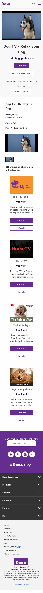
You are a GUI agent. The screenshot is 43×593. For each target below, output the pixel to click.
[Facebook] (11, 454)
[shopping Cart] (33, 5)
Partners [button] (6, 508)
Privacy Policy (11, 123)
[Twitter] (18, 454)
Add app (21, 66)
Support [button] (6, 493)
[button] (39, 4)
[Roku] (5, 3)
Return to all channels (21, 73)
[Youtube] (25, 454)
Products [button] (6, 485)
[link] (21, 464)
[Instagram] (32, 454)
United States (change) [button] (21, 584)
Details (21, 228)
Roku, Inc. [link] (15, 569)
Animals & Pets (21, 92)
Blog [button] (4, 516)
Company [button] (6, 500)
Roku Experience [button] (10, 477)
